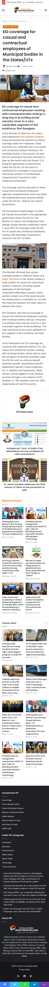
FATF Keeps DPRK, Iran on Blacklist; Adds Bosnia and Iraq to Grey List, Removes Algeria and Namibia (36, 649)
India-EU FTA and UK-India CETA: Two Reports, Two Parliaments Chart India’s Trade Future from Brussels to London (12, 723)
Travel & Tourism (9, 867)
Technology (7, 863)
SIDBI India (6, 828)
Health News (7, 855)
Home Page (7, 800)
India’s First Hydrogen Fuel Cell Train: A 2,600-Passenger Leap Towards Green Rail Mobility (36, 684)
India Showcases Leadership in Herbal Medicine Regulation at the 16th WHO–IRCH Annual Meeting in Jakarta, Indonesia (12, 603)
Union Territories (11, 279)
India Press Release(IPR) (27, 966)
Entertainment (8, 850)
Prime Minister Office (11, 804)
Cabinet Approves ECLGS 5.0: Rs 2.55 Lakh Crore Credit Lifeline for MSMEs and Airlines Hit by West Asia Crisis (11, 686)
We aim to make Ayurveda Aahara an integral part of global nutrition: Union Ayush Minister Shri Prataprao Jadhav (35, 568)
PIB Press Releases (19, 21)
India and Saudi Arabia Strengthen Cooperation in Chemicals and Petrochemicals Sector (35, 603)
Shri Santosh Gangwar (32, 136)
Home (7, 21)
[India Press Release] (24, 10)
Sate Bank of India (9, 824)
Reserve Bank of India (11, 820)
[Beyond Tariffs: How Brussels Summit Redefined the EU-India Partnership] (36, 747)
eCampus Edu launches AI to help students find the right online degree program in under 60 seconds (12, 650)
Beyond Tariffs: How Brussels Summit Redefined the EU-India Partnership (35, 760)
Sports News (7, 859)
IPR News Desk (11, 66)
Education (6, 846)
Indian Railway (8, 816)
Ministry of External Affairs (13, 812)
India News (6, 842)
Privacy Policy (24, 969)
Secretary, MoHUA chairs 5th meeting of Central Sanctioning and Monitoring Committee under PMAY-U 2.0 (12, 566)
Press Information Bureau (12, 808)
